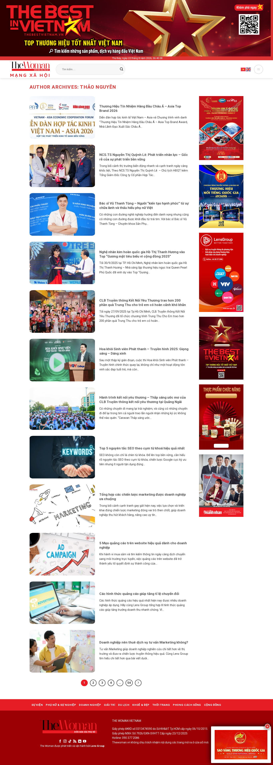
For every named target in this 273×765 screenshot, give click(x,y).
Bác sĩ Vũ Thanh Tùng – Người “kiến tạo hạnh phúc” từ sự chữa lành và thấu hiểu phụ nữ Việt (144, 205)
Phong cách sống (187, 704)
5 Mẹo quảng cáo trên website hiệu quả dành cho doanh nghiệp (143, 545)
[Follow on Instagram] (65, 741)
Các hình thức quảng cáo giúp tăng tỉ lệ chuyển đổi (139, 594)
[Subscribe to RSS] (74, 741)
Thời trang (161, 704)
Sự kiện (37, 704)
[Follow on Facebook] (60, 741)
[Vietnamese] (243, 69)
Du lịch (124, 704)
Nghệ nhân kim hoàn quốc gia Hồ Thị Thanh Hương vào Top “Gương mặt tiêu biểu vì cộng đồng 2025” (142, 254)
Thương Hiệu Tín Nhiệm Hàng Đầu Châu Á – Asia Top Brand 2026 (140, 108)
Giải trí (109, 704)
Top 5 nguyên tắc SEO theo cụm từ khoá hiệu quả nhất (142, 448)
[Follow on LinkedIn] (79, 741)
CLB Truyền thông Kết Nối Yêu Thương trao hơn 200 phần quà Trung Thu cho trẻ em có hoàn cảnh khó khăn (142, 302)
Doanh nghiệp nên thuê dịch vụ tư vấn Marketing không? (143, 642)
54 (129, 683)
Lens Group (98, 745)
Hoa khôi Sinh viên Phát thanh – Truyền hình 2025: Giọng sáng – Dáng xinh (143, 351)
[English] (248, 69)
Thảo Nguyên (98, 87)
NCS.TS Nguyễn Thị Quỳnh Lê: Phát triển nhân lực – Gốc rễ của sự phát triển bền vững (143, 157)
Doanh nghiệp (90, 704)
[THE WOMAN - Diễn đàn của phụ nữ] (30, 69)
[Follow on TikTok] (70, 741)
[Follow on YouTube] (84, 741)
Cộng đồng (212, 704)
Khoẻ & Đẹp (140, 704)
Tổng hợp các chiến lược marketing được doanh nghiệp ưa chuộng (142, 496)
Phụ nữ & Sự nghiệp (61, 704)
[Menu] (258, 69)
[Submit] (121, 69)
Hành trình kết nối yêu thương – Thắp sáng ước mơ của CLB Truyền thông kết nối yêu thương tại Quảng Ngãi (142, 399)
